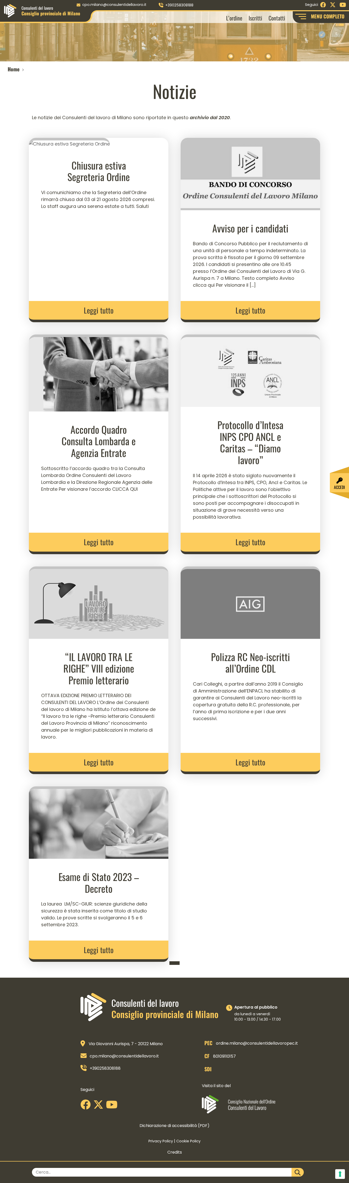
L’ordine (234, 18)
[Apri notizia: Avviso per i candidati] (250, 173)
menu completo (327, 16)
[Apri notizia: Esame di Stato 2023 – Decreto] (98, 822)
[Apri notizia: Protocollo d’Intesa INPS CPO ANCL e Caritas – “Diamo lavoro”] (250, 370)
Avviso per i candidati (250, 228)
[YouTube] (113, 1106)
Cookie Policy (188, 1141)
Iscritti (255, 18)
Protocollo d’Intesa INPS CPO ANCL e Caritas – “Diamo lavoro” (250, 442)
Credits (174, 1152)
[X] (99, 1106)
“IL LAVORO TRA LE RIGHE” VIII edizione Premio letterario (98, 668)
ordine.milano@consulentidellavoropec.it (257, 1043)
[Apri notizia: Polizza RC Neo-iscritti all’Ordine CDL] (250, 602)
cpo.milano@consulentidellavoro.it (114, 4)
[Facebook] (86, 1106)
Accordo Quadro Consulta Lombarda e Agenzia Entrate (99, 441)
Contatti (277, 18)
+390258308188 (179, 5)
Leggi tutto (98, 310)
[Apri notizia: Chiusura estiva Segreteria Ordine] (69, 142)
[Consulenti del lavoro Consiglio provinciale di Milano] (10, 10)
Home (13, 69)
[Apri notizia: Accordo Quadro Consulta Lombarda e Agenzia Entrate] (98, 372)
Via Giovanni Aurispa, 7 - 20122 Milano (126, 1044)
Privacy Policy (160, 1141)
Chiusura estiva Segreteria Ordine (98, 171)
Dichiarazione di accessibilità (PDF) (174, 1126)
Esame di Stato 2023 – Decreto (99, 882)
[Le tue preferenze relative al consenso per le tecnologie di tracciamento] (340, 1174)
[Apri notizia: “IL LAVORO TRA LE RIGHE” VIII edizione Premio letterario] (98, 602)
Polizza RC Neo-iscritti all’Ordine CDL (250, 663)
